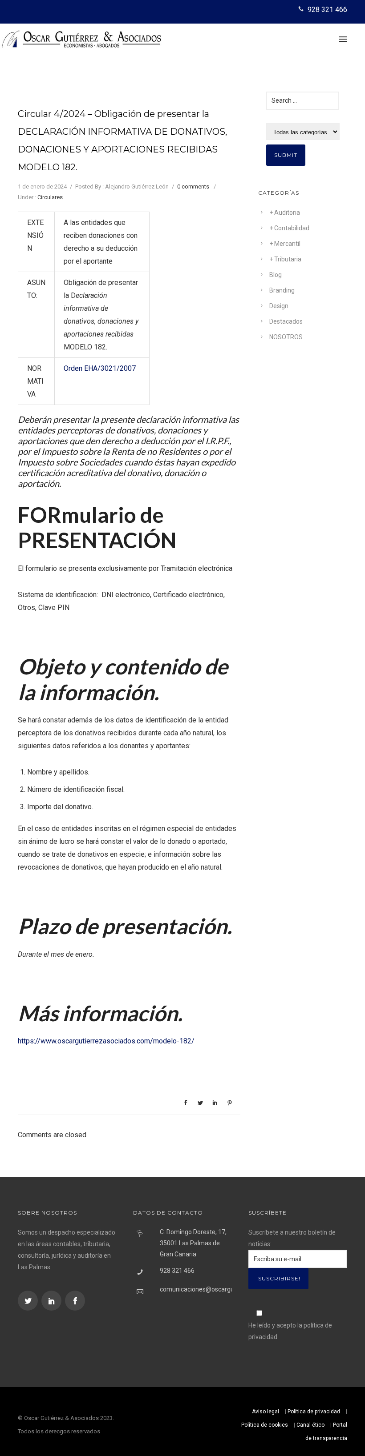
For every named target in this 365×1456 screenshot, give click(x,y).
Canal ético (310, 1425)
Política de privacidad (314, 1411)
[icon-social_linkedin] (52, 1301)
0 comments (193, 186)
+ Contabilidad (289, 228)
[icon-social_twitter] (29, 1301)
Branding (282, 290)
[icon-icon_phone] (302, 9)
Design (278, 305)
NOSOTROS (286, 337)
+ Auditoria (284, 212)
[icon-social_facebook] (75, 1301)
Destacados (286, 321)
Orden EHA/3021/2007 (100, 368)
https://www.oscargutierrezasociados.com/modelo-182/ (106, 1041)
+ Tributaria (285, 259)
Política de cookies (264, 1425)
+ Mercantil (284, 243)
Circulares (50, 197)
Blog (275, 274)
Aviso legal (265, 1411)
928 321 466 (327, 9)
